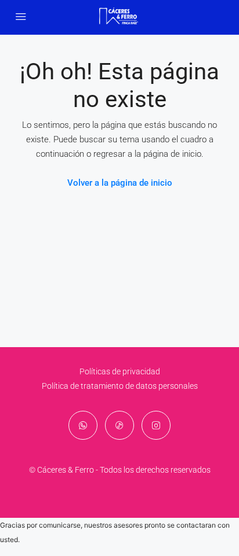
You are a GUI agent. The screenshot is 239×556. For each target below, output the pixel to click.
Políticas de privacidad (119, 371)
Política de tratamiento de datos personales (120, 386)
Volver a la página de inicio (119, 183)
